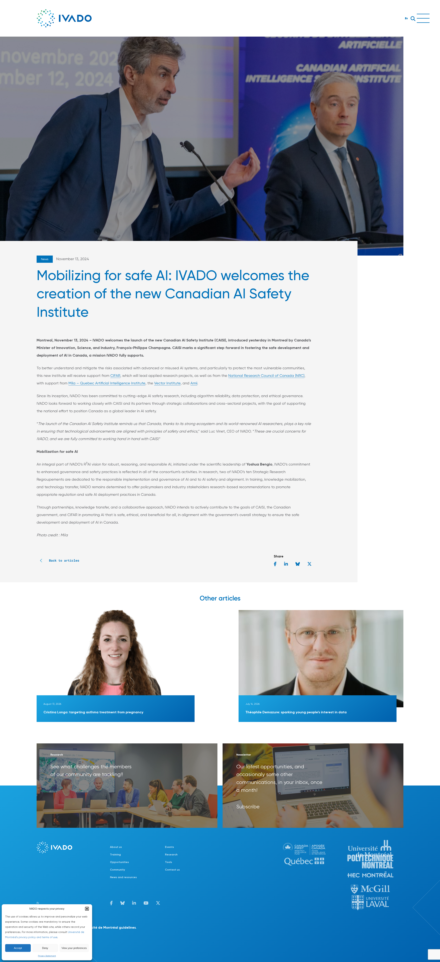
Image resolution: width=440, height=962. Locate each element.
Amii (193, 383)
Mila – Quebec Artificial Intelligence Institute (106, 383)
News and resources (123, 877)
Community (117, 869)
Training (115, 854)
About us (116, 847)
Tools (168, 862)
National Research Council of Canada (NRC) (266, 375)
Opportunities (119, 862)
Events (169, 847)
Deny (45, 948)
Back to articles (64, 560)
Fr (406, 18)
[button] (87, 908)
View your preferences (74, 948)
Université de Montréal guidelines (108, 927)
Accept (18, 948)
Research (171, 854)
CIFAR (115, 375)
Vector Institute (167, 383)
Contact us (172, 869)
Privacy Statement (47, 956)
